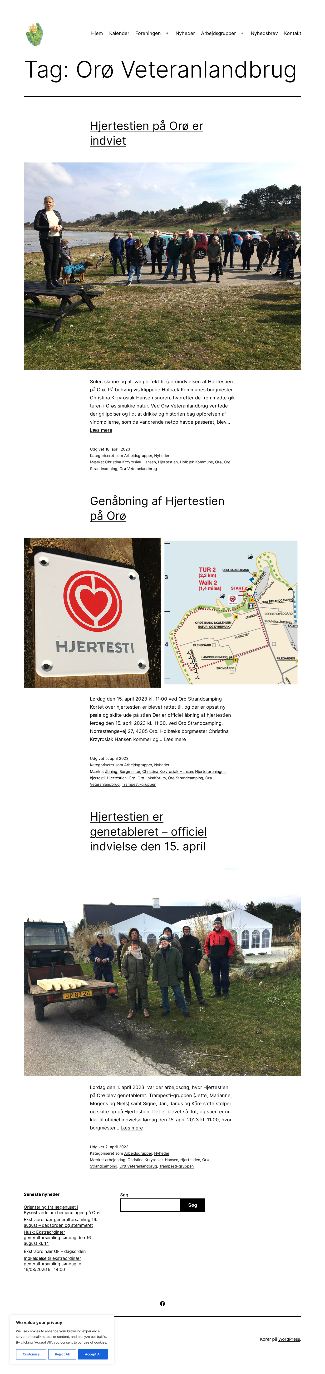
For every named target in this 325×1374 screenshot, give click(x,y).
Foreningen (148, 33)
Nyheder (185, 33)
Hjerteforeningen (210, 771)
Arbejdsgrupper (218, 33)
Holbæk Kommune (196, 462)
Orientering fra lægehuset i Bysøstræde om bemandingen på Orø (62, 1210)
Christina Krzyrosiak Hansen (130, 462)
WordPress (289, 1339)
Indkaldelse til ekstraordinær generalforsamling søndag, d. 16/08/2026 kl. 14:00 (53, 1264)
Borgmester (129, 771)
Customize (31, 1354)
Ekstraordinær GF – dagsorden (55, 1251)
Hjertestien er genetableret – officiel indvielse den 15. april (148, 831)
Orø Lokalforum (152, 777)
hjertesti (97, 777)
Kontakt (292, 33)
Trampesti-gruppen (139, 784)
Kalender (119, 33)
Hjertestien (168, 462)
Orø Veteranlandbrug (138, 468)
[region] (62, 1339)
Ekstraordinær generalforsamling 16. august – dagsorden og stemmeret (60, 1222)
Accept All (93, 1354)
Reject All (62, 1354)
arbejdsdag (115, 1159)
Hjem (97, 33)
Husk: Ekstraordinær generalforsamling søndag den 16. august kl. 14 (58, 1238)
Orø (218, 462)
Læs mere (101, 430)
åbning (111, 771)
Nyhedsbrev (264, 33)
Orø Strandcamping (185, 777)
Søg (124, 1194)
